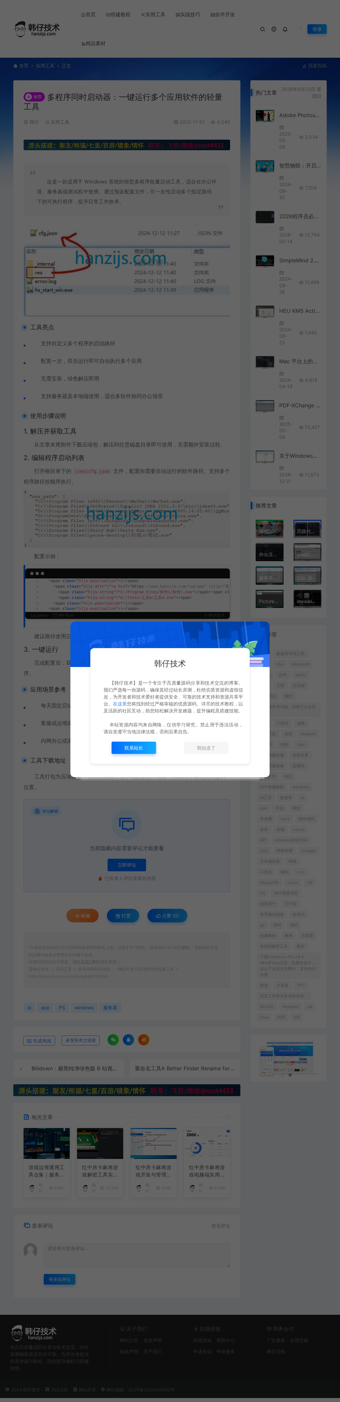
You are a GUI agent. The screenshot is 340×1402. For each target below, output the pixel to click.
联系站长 (134, 748)
